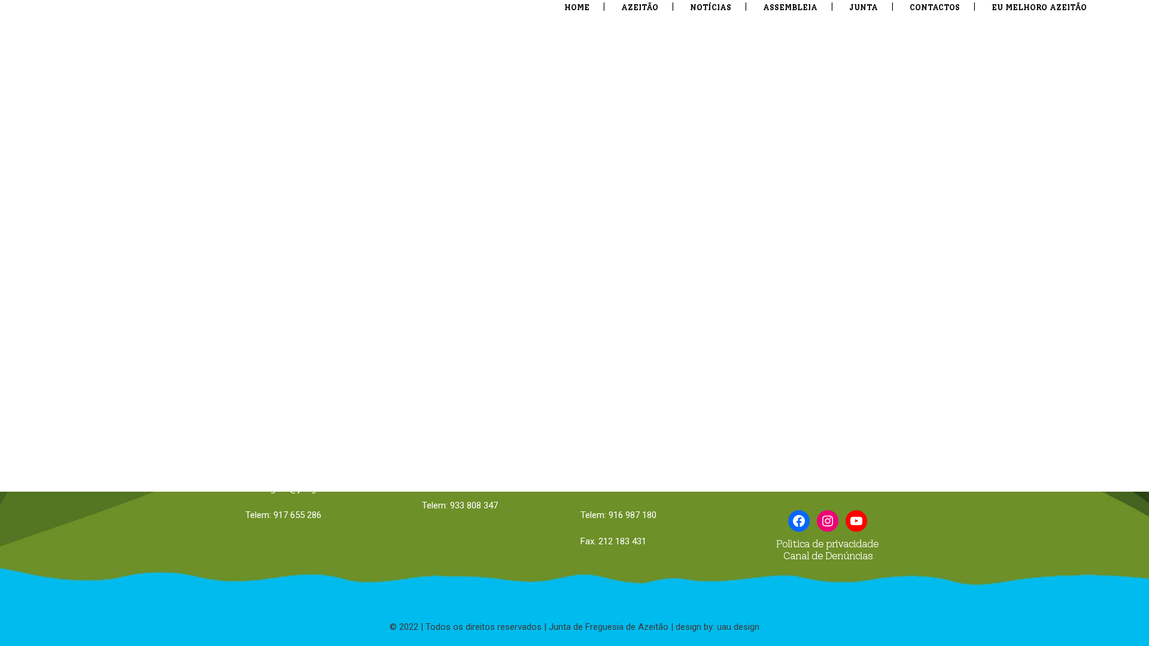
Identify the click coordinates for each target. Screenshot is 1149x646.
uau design (738, 626)
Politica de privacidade (827, 543)
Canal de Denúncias (828, 555)
